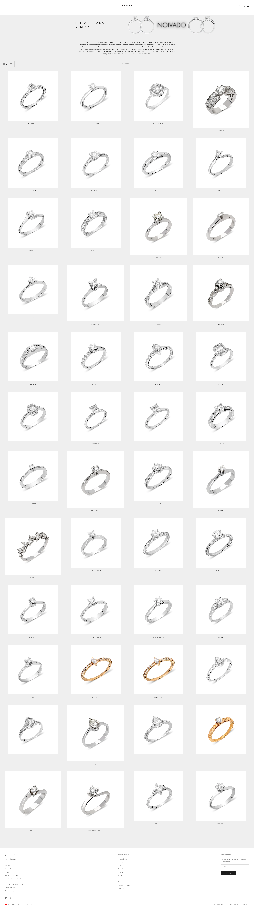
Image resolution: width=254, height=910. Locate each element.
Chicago (158, 257)
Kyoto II (33, 444)
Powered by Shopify (241, 904)
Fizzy (120, 865)
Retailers (8, 865)
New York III (158, 637)
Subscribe (228, 873)
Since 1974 (8, 869)
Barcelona (158, 124)
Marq (120, 875)
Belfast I (33, 190)
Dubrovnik (96, 324)
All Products (122, 859)
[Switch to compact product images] (11, 64)
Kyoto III (96, 444)
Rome (221, 757)
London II (95, 511)
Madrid (158, 504)
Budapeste (95, 250)
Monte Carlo (96, 570)
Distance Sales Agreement (14, 884)
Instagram (8, 872)
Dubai (33, 317)
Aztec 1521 (121, 888)
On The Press (9, 862)
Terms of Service (10, 887)
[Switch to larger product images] (4, 64)
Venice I (220, 824)
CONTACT (149, 12)
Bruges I (221, 190)
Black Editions (123, 869)
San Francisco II (95, 831)
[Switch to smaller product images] (7, 64)
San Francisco (33, 831)
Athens (96, 124)
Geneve (33, 384)
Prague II (158, 697)
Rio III (95, 764)
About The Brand (10, 859)
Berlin (158, 190)
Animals (121, 872)
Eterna (120, 882)
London (33, 504)
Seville (158, 824)
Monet (33, 577)
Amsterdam (33, 124)
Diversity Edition (124, 885)
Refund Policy (9, 891)
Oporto (221, 637)
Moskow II (220, 570)
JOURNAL (161, 12)
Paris (33, 697)
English (29, 904)
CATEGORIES (137, 12)
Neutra (120, 862)
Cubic (221, 257)
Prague (95, 697)
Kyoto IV (158, 444)
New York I (33, 637)
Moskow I (158, 570)
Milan (221, 511)
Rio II (33, 757)
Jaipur (158, 384)
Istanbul (96, 384)
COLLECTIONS (122, 12)
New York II (95, 637)
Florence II (221, 324)
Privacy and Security (12, 875)
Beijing (221, 131)
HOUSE (92, 12)
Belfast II (95, 190)
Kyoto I (221, 384)
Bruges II (33, 250)
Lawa (120, 879)
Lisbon (221, 444)
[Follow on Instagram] (6, 898)
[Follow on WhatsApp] (11, 898)
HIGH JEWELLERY (106, 12)
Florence (158, 324)
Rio (220, 697)
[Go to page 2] (133, 839)
